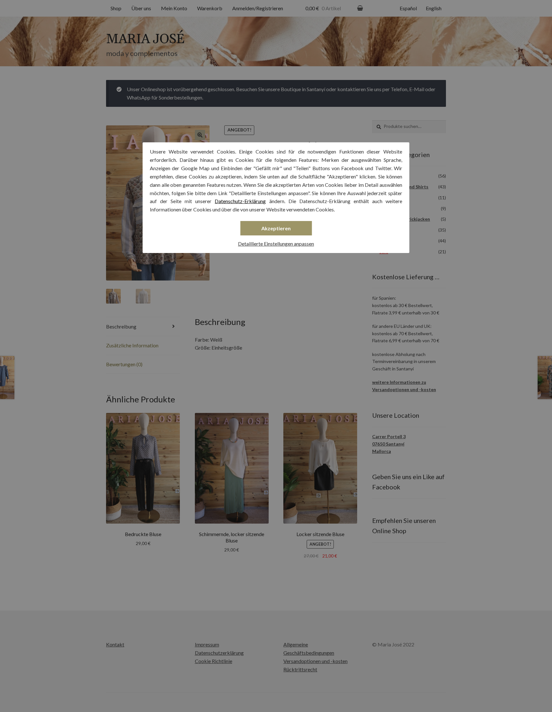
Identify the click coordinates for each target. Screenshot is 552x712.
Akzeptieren (276, 228)
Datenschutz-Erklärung (240, 201)
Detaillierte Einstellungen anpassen (276, 244)
